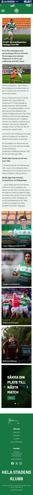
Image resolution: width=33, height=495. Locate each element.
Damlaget (17, 435)
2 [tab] (18, 404)
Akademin (16, 439)
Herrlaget (16, 432)
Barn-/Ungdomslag (16, 442)
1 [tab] (15, 404)
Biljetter (11, 398)
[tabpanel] (16, 386)
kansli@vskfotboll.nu (16, 459)
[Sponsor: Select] (28, 2)
